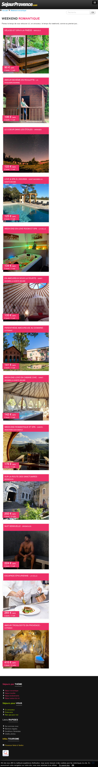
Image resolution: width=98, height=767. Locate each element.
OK (92, 12)
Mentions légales (11, 728)
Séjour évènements (12, 695)
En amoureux (10, 709)
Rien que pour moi (11, 714)
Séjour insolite (10, 693)
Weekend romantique (18, 10)
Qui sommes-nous (11, 726)
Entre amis (9, 712)
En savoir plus (64, 765)
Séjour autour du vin (12, 698)
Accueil (5, 10)
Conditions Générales (13, 731)
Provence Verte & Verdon (14, 745)
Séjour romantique (11, 690)
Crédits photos (10, 734)
